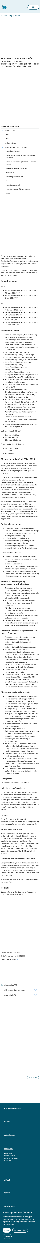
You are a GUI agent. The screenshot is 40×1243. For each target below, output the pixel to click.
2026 (7, 134)
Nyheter (7, 1193)
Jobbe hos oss (9, 1135)
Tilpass (7, 1236)
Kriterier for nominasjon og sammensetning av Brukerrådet (20, 156)
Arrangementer (9, 1206)
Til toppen (34, 1077)
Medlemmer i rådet (10, 143)
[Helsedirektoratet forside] (3, 7)
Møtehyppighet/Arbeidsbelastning (16, 168)
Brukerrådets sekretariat (13, 185)
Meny (34, 7)
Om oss (7, 1121)
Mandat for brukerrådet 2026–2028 (16, 147)
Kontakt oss (8, 1149)
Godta (6, 1230)
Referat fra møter (10, 130)
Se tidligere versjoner (8, 959)
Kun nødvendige (20, 1230)
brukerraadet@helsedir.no (14, 894)
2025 (7, 138)
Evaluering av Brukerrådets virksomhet (18, 189)
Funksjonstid (10, 172)
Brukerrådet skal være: (13, 151)
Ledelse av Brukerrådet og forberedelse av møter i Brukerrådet (21, 163)
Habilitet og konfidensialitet (14, 177)
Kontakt (7, 194)
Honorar (8, 181)
